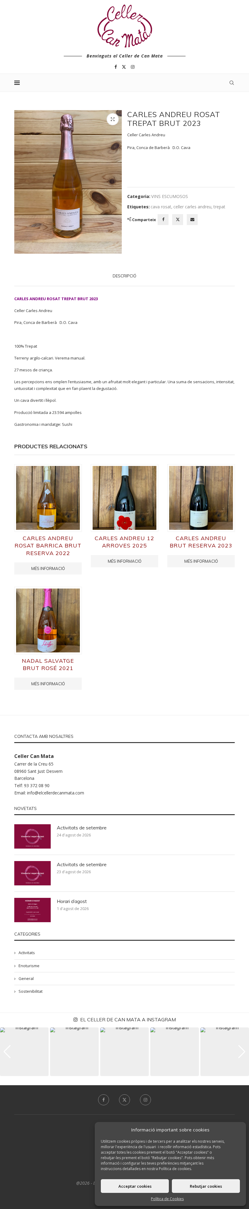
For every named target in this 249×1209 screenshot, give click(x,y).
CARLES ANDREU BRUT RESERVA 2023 (201, 542)
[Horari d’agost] (32, 910)
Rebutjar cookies (206, 1186)
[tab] (124, 276)
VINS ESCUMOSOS (169, 196)
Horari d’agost (72, 901)
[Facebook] (115, 67)
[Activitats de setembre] (32, 836)
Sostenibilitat (31, 991)
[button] (7, 1051)
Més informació (48, 568)
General (26, 978)
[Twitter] (124, 67)
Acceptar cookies (135, 1186)
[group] (24, 1051)
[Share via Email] (192, 219)
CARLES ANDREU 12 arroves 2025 (124, 542)
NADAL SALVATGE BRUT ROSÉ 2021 (48, 664)
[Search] (232, 83)
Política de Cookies (167, 1198)
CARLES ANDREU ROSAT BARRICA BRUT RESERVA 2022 (48, 546)
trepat (219, 207)
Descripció (124, 275)
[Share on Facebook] (163, 219)
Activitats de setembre (82, 828)
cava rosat (161, 207)
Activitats (27, 952)
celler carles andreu (192, 207)
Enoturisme (29, 965)
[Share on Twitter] (177, 219)
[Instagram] (133, 67)
